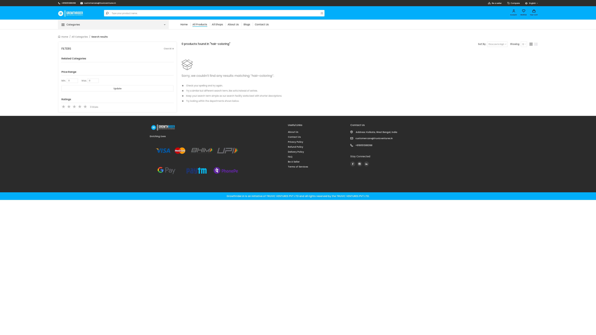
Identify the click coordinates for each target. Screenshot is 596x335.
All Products (199, 24)
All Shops (217, 24)
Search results (99, 36)
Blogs (247, 24)
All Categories (80, 36)
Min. (63, 80)
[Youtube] (352, 163)
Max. (84, 80)
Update (118, 88)
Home (184, 24)
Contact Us (262, 24)
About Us (233, 24)
